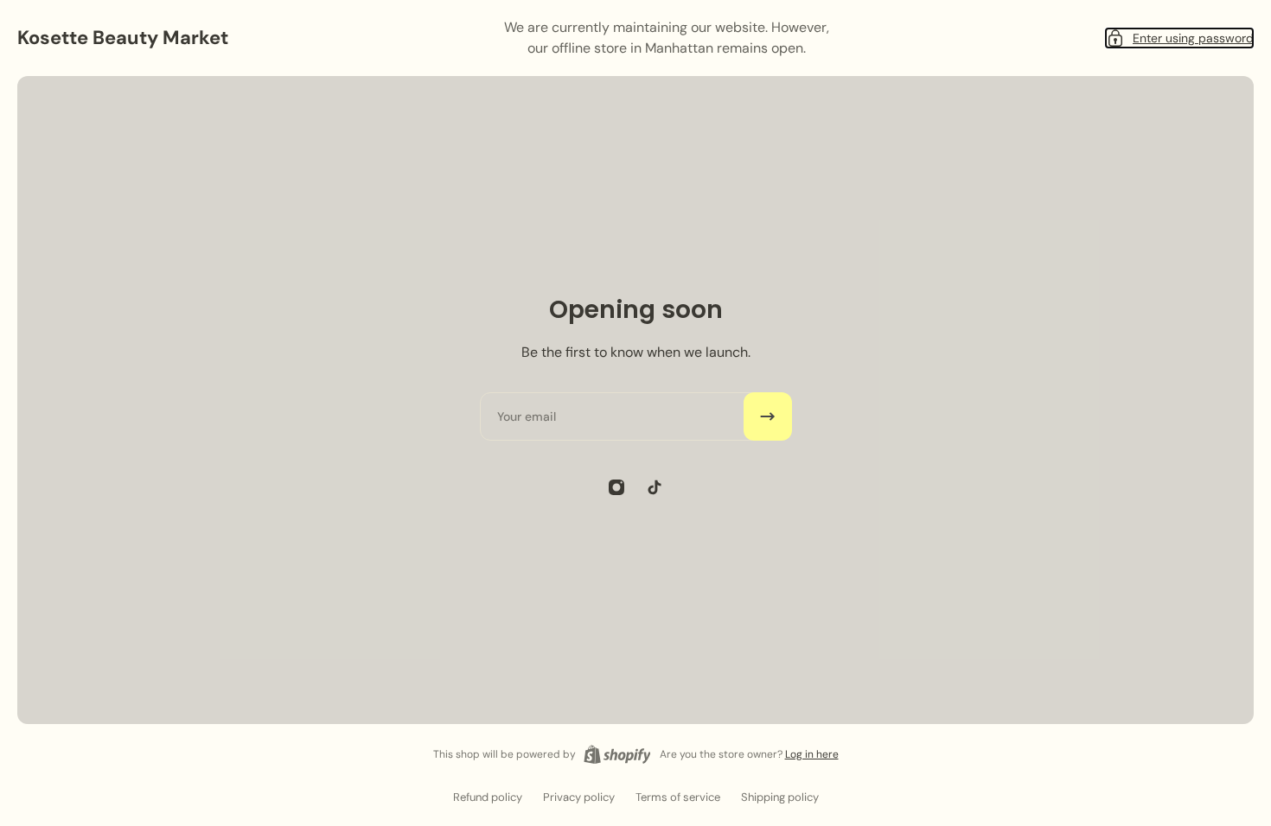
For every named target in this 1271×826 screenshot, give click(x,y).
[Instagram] (616, 487)
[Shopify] (617, 754)
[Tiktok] (655, 487)
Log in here (812, 754)
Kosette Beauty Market (122, 37)
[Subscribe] (768, 416)
